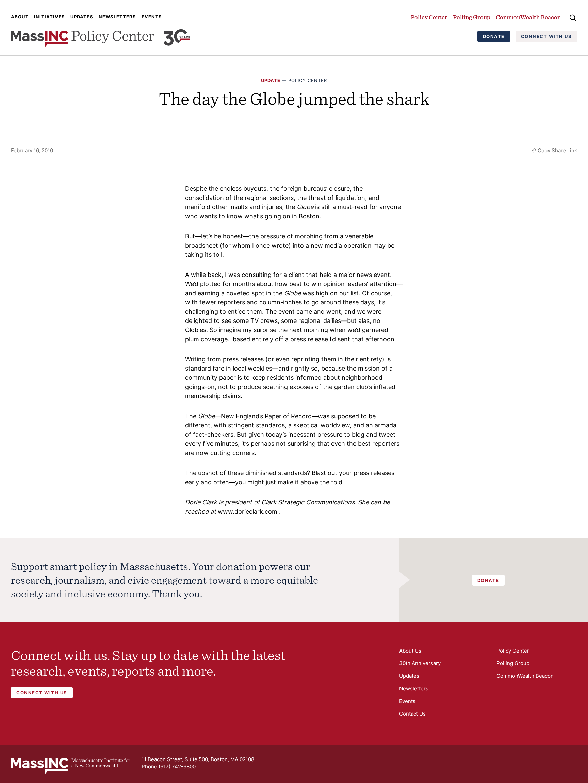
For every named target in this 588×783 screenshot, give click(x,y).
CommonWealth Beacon (528, 17)
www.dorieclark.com (247, 511)
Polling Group (471, 17)
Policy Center (429, 17)
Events (152, 16)
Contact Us (412, 713)
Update (270, 80)
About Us (410, 650)
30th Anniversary (420, 663)
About (20, 16)
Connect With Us (546, 36)
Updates (81, 16)
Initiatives (49, 16)
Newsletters (117, 16)
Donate (494, 36)
